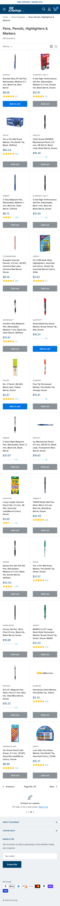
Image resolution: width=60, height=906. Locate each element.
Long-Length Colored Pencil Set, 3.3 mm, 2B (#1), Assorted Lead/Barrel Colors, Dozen (13, 508)
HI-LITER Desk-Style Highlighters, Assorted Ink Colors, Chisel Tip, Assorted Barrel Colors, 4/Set (44, 266)
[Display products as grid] (51, 46)
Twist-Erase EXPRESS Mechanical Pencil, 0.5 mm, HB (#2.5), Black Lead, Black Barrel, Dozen (45, 143)
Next (52, 786)
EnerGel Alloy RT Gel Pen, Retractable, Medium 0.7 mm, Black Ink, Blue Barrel (15, 83)
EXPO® (5, 135)
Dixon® (6, 380)
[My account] (49, 9)
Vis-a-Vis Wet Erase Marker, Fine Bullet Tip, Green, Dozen (44, 568)
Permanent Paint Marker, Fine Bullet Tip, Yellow (45, 691)
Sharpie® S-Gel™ (40, 75)
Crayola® (7, 498)
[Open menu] (4, 9)
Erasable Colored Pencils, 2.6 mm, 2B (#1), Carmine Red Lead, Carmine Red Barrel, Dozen (14, 266)
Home (5, 17)
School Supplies (18, 17)
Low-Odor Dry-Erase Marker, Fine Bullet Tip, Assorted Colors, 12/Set (44, 753)
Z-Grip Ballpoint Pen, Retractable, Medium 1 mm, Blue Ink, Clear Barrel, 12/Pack (13, 204)
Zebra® (6, 196)
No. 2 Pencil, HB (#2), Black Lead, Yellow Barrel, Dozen (13, 387)
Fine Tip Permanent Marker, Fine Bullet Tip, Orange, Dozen (44, 387)
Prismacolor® (9, 746)
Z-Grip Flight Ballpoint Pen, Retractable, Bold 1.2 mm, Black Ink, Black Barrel (15, 446)
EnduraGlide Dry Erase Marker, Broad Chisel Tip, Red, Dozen (45, 326)
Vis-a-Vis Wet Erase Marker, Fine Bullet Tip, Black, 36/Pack (14, 142)
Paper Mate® (8, 625)
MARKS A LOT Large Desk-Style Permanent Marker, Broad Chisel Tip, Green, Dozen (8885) (45, 633)
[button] (55, 9)
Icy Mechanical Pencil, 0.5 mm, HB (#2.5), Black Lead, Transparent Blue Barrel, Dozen (44, 446)
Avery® (36, 256)
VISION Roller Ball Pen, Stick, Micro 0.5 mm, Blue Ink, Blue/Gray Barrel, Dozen (44, 506)
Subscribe (12, 864)
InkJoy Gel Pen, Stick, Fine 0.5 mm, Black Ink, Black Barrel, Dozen (14, 632)
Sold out (45, 104)
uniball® (37, 498)
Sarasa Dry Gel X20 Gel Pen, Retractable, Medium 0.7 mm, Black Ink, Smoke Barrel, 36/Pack (14, 571)
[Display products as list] (56, 46)
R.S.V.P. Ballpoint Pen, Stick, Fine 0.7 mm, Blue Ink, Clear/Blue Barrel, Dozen (14, 694)
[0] (55, 9)
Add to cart (15, 104)
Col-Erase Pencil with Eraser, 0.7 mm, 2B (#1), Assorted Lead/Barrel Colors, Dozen (14, 754)
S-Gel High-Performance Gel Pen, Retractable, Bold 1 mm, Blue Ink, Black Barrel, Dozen (45, 204)
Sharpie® (37, 380)
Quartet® (37, 320)
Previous (10, 786)
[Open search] (43, 9)
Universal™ (8, 320)
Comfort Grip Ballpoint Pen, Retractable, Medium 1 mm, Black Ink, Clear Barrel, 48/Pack (15, 328)
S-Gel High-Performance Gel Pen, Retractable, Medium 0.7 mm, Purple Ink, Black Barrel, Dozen (45, 83)
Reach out (43, 807)
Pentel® (6, 75)
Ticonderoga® (9, 256)
